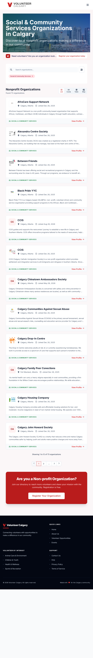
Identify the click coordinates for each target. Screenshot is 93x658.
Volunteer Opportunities (61, 538)
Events (54, 542)
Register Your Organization (46, 496)
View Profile (77, 121)
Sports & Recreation (13, 569)
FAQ (53, 560)
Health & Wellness (12, 564)
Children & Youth (11, 560)
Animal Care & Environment (16, 556)
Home (54, 529)
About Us (55, 534)
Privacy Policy (57, 564)
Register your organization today (72, 56)
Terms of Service (58, 569)
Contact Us (56, 556)
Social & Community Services (23, 121)
